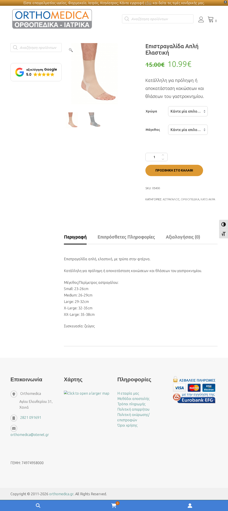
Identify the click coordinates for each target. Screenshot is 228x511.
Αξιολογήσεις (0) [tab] (183, 236)
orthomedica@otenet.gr (29, 435)
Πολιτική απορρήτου (133, 409)
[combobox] (188, 111)
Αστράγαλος (171, 199)
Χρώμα (151, 111)
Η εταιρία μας (128, 393)
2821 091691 (30, 418)
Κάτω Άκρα (208, 199)
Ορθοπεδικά (190, 199)
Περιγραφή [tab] (75, 236)
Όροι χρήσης (127, 425)
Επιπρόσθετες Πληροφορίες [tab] (126, 236)
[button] (70, 50)
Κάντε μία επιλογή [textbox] (186, 111)
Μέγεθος (153, 129)
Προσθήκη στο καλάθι (174, 170)
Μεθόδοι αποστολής (133, 399)
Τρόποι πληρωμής (131, 404)
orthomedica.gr (61, 494)
